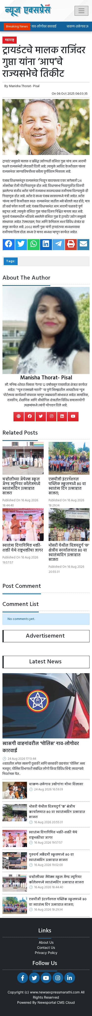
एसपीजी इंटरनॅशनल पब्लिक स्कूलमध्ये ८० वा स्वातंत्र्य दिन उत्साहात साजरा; (67, 486)
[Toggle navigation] (81, 11)
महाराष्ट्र (9, 40)
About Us (46, 942)
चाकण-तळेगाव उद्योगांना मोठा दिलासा (56, 784)
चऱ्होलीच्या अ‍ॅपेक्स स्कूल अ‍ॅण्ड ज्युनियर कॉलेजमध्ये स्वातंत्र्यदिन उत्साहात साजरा (21, 486)
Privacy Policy (46, 953)
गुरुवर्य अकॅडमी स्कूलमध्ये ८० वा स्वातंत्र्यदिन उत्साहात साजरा (51, 857)
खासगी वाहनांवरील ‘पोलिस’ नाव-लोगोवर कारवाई (40, 747)
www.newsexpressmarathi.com (55, 992)
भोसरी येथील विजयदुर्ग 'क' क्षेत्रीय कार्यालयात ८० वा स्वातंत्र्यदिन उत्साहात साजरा (69, 552)
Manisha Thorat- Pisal (24, 86)
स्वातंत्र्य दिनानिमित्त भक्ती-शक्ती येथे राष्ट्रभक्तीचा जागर (22, 547)
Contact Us (46, 947)
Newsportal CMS (51, 1002)
